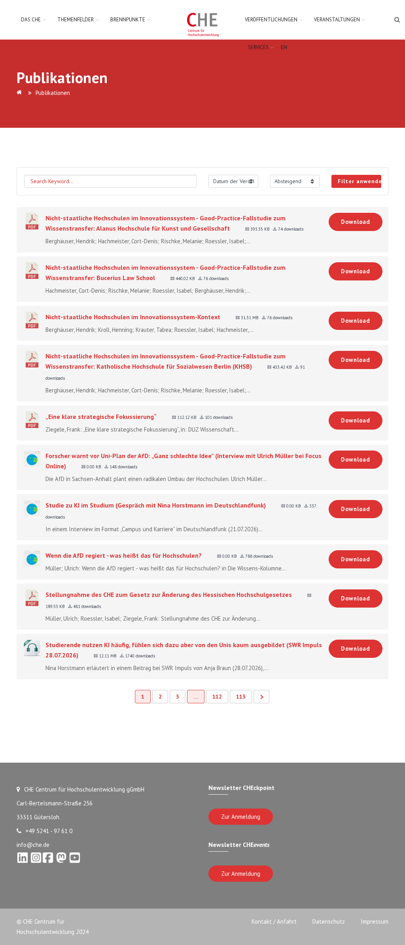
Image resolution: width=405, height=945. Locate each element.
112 (217, 696)
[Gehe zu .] (21, 93)
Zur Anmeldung (240, 816)
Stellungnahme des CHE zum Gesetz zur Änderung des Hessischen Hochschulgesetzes (168, 594)
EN (284, 47)
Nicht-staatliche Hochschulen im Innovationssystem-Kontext (132, 317)
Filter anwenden (359, 181)
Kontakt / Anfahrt (274, 921)
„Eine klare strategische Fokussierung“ (101, 416)
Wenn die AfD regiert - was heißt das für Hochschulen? (123, 555)
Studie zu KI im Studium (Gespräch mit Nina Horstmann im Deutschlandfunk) (155, 505)
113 (241, 696)
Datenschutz (328, 921)
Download (355, 221)
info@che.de (33, 844)
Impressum (374, 921)
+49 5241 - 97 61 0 (48, 831)
